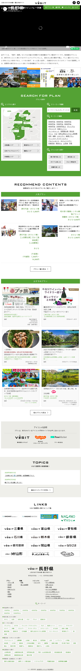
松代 (39, 643)
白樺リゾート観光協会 (24, 661)
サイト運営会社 (50, 582)
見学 (50, 136)
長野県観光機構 (62, 661)
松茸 (13, 619)
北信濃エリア (23, 115)
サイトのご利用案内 (51, 589)
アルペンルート (53, 141)
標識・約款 (49, 587)
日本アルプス (11, 589)
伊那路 (9, 596)
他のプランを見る (39, 412)
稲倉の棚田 (55, 643)
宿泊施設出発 (58, 652)
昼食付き (42, 619)
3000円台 (51, 121)
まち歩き (55, 628)
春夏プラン (70, 136)
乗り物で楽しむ (56, 157)
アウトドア (52, 129)
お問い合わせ (49, 585)
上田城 (27, 640)
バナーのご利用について (52, 592)
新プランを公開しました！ (13, 482)
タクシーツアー (66, 141)
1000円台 (7, 610)
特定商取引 (50, 669)
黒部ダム (59, 143)
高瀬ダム (21, 646)
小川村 (14, 643)
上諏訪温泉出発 (18, 652)
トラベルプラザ (38, 661)
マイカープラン (32, 628)
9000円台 (51, 126)
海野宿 (46, 643)
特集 (58, 7)
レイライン (58, 640)
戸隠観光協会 (51, 661)
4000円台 (59, 121)
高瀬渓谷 (51, 143)
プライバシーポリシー (52, 594)
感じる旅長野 (24, 585)
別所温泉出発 (30, 652)
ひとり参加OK (71, 162)
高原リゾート (62, 129)
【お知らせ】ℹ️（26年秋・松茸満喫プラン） (20, 475)
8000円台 (67, 124)
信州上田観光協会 (9, 661)
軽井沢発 (13, 646)
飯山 (5, 646)
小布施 (67, 640)
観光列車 (6, 631)
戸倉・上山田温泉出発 (44, 652)
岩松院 (6, 643)
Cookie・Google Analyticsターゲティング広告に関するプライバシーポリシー (60, 597)
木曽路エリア (14, 131)
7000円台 (59, 124)
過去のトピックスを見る (39, 490)
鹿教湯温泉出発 (18, 655)
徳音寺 (21, 643)
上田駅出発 (7, 652)
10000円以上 (61, 126)
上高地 (65, 143)
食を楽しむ (71, 157)
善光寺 (72, 131)
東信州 (9, 587)
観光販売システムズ (42, 669)
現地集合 (68, 652)
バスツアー (61, 136)
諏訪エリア (25, 128)
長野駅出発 (64, 131)
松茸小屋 (20, 619)
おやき (16, 625)
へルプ (76, 7)
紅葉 (5, 634)
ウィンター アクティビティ (58, 138)
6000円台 (51, 124)
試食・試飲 (65, 628)
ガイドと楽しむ (56, 162)
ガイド (6, 628)
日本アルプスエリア (16, 122)
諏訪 (9, 592)
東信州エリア (28, 123)
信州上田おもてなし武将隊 (67, 134)
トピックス (67, 7)
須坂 (74, 643)
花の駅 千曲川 (66, 643)
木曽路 (9, 594)
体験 (54, 136)
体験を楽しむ (55, 167)
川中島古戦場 (30, 643)
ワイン (50, 134)
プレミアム (71, 126)
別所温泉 (43, 640)
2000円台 (16, 610)
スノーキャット (53, 131)
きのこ (6, 619)
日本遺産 (24, 631)
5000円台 (67, 121)
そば (55, 134)
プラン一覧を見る (39, 269)
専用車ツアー (66, 631)
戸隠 (70, 143)
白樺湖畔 (19, 640)
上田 (50, 640)
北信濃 (9, 585)
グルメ (35, 619)
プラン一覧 (50, 7)
